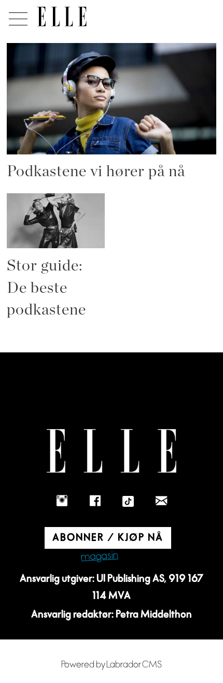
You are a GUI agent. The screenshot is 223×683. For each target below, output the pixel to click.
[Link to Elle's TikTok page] (128, 501)
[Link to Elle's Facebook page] (94, 501)
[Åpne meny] (16, 16)
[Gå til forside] (62, 16)
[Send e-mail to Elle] (161, 501)
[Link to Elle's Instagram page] (61, 501)
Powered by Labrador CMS (111, 664)
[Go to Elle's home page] (111, 451)
